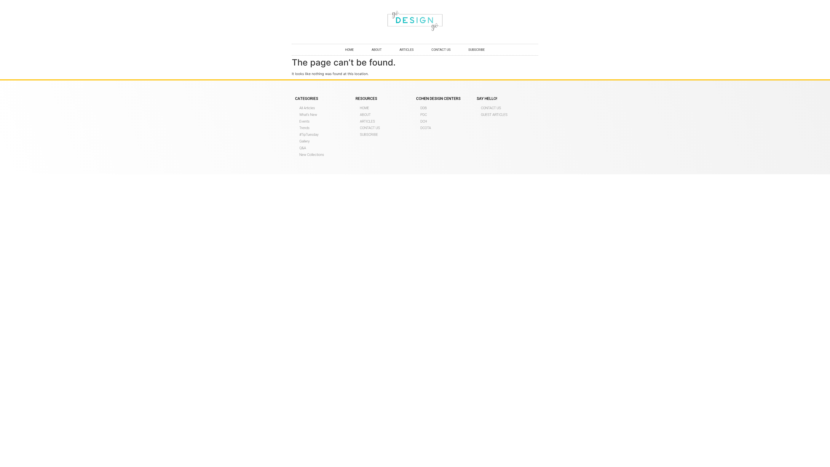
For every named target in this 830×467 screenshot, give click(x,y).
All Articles (307, 108)
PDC (423, 115)
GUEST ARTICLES (494, 115)
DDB (423, 108)
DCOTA (425, 128)
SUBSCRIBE (476, 50)
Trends (304, 128)
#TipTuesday (309, 135)
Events (304, 121)
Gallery (304, 141)
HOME (349, 50)
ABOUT (377, 50)
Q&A (302, 148)
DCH (423, 121)
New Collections (311, 155)
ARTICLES (406, 50)
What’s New (308, 115)
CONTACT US (441, 50)
